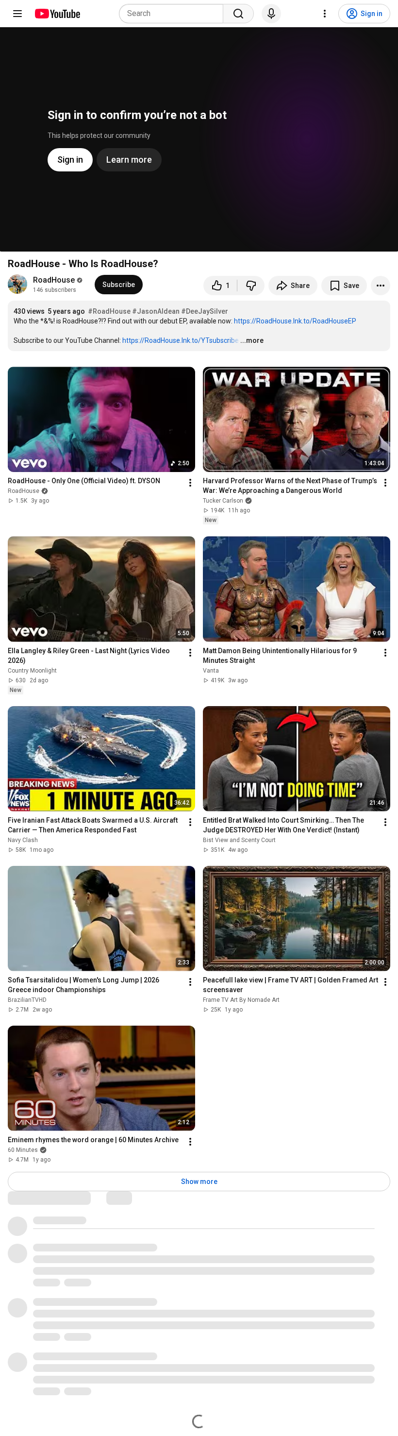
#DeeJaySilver (204, 311)
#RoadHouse (109, 311)
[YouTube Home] (57, 13)
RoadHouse (54, 280)
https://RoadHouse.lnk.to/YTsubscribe (180, 340)
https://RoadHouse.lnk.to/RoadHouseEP (295, 321)
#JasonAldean (156, 311)
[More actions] (380, 285)
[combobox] (174, 13)
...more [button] (252, 340)
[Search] (238, 13)
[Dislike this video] (251, 285)
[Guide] (17, 13)
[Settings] (325, 13)
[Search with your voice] (271, 13)
